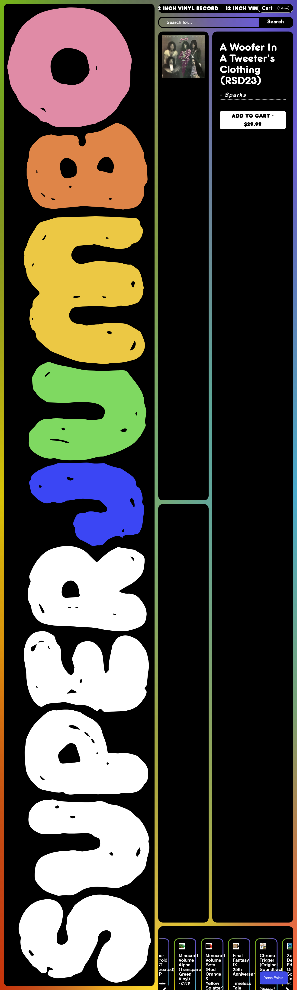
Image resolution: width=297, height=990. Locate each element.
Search (275, 22)
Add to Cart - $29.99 (253, 120)
